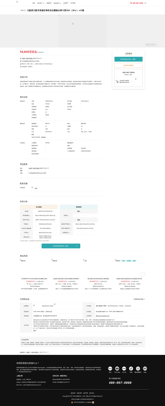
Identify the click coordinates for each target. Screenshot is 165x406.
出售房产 (65, 3)
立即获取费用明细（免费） (61, 246)
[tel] (131, 3)
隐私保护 (73, 393)
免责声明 (85, 393)
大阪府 (23, 58)
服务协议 (91, 393)
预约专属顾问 (129, 65)
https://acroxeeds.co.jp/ (102, 316)
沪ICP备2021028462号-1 (87, 399)
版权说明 (79, 393)
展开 (34, 330)
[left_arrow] (22, 274)
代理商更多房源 (138, 299)
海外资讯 (56, 3)
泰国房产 (49, 3)
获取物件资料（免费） (129, 59)
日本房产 (39, 3)
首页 (33, 3)
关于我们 (73, 3)
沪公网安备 (89, 402)
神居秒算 (22, 352)
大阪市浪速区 (29, 58)
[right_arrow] (143, 274)
